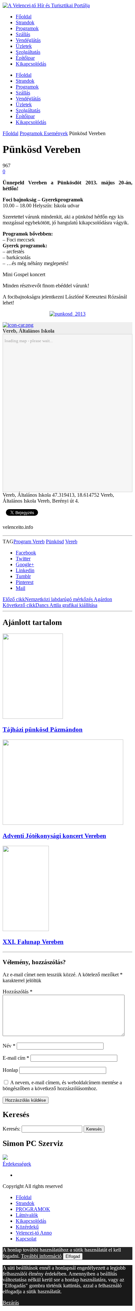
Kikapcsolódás (31, 64)
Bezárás (11, 1302)
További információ (41, 1256)
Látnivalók (27, 1215)
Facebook (26, 552)
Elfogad (73, 1256)
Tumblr (23, 576)
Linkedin (25, 570)
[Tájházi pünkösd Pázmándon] (33, 717)
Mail (20, 588)
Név (9, 1046)
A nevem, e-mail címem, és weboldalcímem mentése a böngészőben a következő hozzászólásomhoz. (62, 1085)
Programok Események (44, 133)
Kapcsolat (26, 1238)
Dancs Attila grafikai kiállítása (50, 605)
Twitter (23, 558)
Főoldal (23, 16)
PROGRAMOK (33, 1209)
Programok (27, 28)
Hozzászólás (17, 991)
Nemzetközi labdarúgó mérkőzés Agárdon (57, 599)
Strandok (25, 22)
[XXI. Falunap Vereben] (26, 929)
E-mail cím (16, 1058)
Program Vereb (29, 541)
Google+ (25, 564)
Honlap (10, 1070)
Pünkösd (55, 541)
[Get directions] (18, 325)
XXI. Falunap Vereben (33, 941)
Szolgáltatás (28, 52)
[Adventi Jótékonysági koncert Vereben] (63, 823)
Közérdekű (27, 1227)
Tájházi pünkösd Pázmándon (43, 729)
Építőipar (25, 58)
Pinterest (24, 582)
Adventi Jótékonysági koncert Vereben (54, 835)
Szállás (23, 34)
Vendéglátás (28, 40)
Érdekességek (17, 1164)
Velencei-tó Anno (34, 1233)
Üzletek (24, 46)
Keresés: (11, 1129)
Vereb (71, 541)
